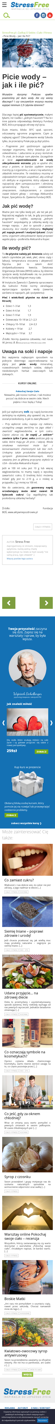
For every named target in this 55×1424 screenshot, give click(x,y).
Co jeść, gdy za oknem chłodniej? (22, 1115)
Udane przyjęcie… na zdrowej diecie (21, 995)
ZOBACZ (41, 751)
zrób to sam (35, 1369)
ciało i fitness (42, 526)
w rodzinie (24, 1313)
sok (26, 412)
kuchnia (23, 892)
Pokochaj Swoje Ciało (27, 391)
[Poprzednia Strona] (8, 603)
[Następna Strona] (46, 603)
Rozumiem (42, 1420)
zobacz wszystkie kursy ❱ (26, 823)
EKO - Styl (24, 950)
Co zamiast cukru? (19, 880)
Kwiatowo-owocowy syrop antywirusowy (25, 1352)
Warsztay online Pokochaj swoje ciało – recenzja (25, 1236)
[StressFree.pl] (23, 5)
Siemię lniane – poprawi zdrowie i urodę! (23, 933)
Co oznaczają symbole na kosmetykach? (24, 1053)
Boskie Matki (14, 1298)
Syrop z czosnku (17, 1176)
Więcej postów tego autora (20, 558)
